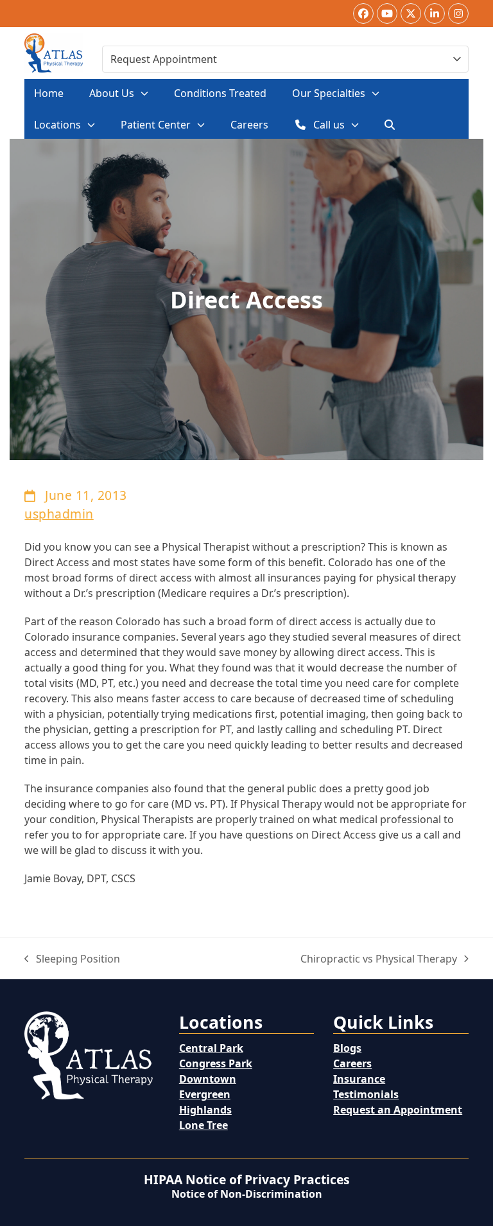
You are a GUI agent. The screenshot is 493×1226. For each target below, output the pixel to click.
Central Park (211, 1048)
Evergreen (204, 1094)
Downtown (207, 1079)
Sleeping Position (72, 959)
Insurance (359, 1079)
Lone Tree (203, 1125)
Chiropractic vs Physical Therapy (378, 959)
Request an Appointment (397, 1110)
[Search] (389, 125)
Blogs (347, 1048)
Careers (352, 1063)
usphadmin (58, 513)
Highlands (205, 1110)
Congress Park (215, 1063)
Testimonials (366, 1094)
